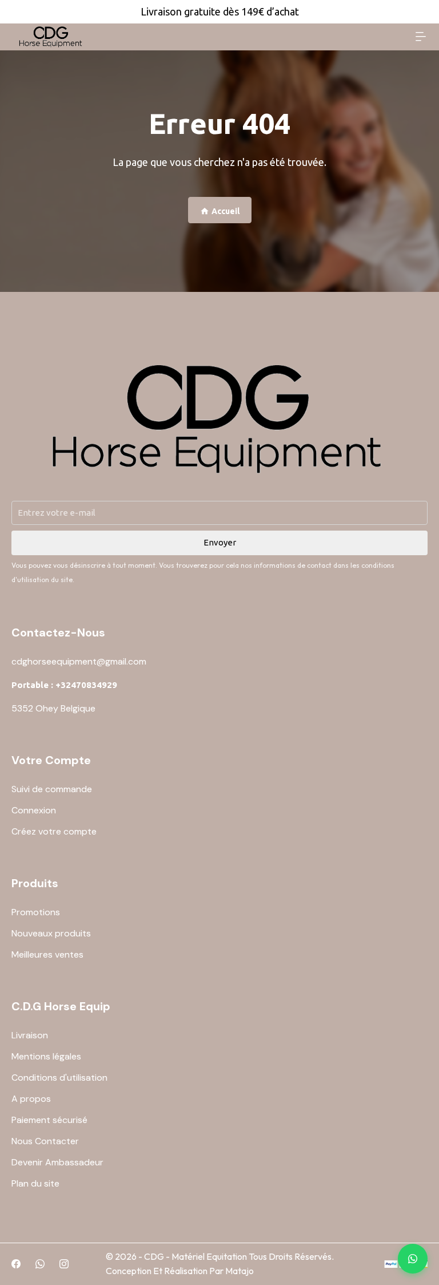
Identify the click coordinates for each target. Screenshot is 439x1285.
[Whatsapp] (40, 1264)
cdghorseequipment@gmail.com (78, 661)
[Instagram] (64, 1264)
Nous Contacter (45, 1141)
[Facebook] (16, 1264)
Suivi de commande (51, 789)
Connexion (33, 810)
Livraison (29, 1035)
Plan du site (35, 1183)
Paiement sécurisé (49, 1120)
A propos (31, 1099)
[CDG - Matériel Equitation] (51, 36)
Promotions (35, 912)
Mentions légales (46, 1056)
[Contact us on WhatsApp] (413, 1259)
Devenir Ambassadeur (57, 1162)
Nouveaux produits (51, 933)
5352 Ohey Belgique (53, 708)
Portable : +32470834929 (64, 685)
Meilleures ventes (47, 954)
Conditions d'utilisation (59, 1078)
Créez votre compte (54, 831)
